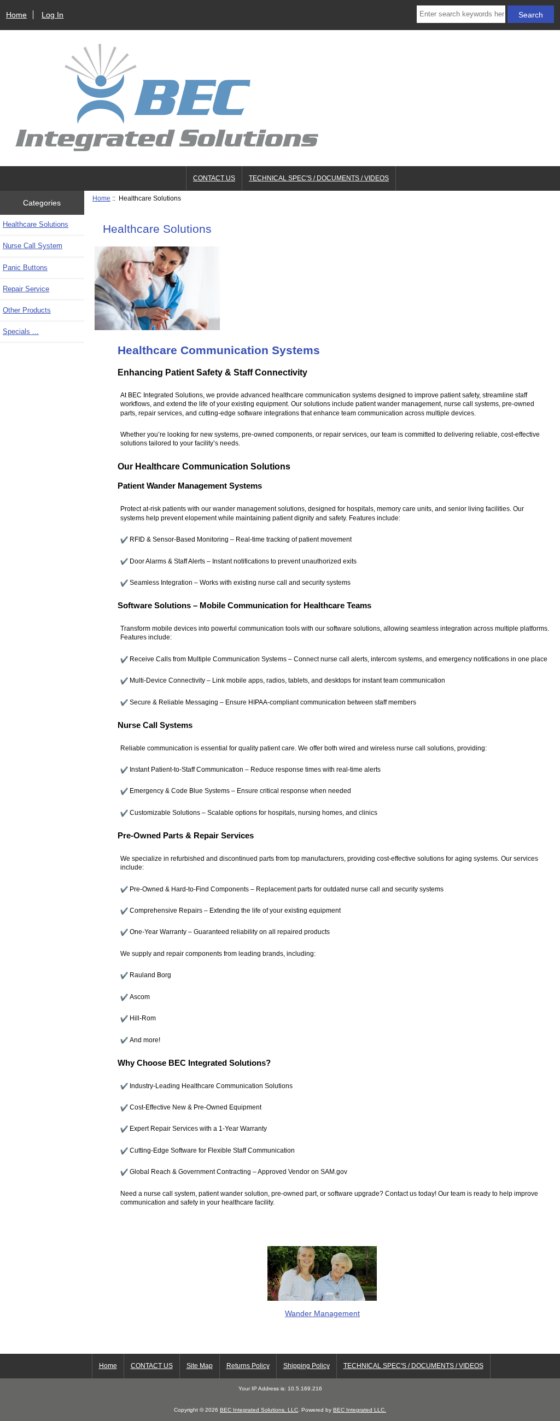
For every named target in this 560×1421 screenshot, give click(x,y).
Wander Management (322, 1313)
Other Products (27, 310)
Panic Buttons (25, 267)
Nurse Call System (32, 246)
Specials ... (21, 331)
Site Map (199, 1366)
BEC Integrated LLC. (359, 1410)
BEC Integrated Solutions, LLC (259, 1410)
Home (16, 14)
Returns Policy (248, 1366)
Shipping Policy (306, 1366)
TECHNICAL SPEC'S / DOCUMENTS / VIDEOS (319, 178)
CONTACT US (214, 178)
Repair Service (26, 289)
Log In (52, 14)
